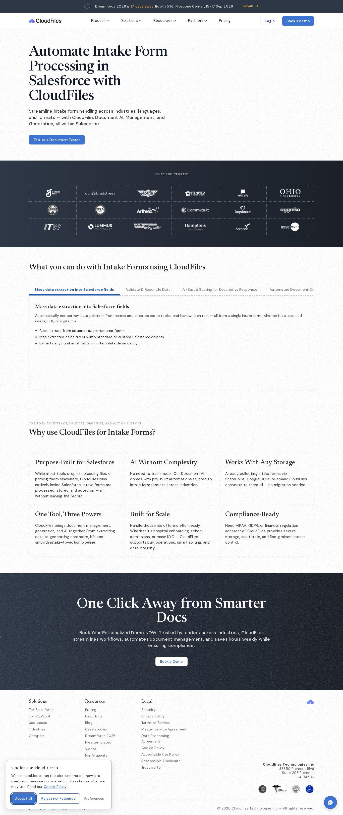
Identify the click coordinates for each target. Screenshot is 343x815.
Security (148, 709)
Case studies (96, 729)
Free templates (98, 742)
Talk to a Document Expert (57, 139)
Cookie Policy (152, 748)
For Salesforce (41, 709)
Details (250, 6)
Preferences (94, 798)
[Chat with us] (330, 802)
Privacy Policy (153, 716)
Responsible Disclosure (161, 761)
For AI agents (96, 755)
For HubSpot (39, 716)
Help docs (93, 716)
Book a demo (298, 21)
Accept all (23, 798)
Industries (37, 729)
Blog (88, 722)
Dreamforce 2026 (100, 735)
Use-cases (38, 722)
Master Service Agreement (164, 729)
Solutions (129, 20)
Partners (195, 20)
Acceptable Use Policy (160, 754)
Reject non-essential (58, 798)
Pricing (225, 20)
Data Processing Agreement (155, 738)
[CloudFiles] (310, 701)
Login (270, 21)
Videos (91, 749)
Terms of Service (155, 722)
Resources (163, 20)
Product (98, 20)
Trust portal (151, 767)
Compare (37, 735)
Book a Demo (171, 661)
